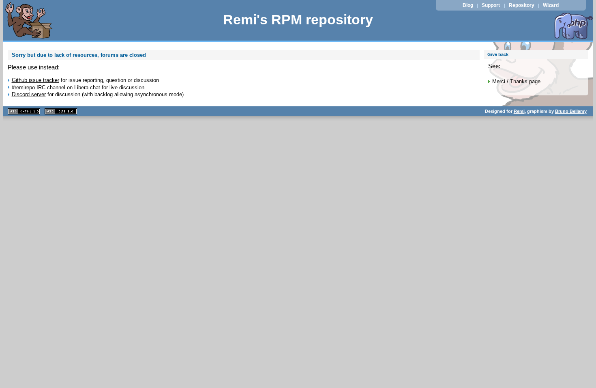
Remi (519, 111)
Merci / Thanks (509, 81)
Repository (521, 5)
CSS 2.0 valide (61, 111)
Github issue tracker (35, 80)
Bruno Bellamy (571, 111)
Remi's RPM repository (298, 19)
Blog (468, 5)
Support (491, 5)
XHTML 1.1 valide (24, 111)
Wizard (551, 5)
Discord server (29, 94)
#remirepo (23, 87)
